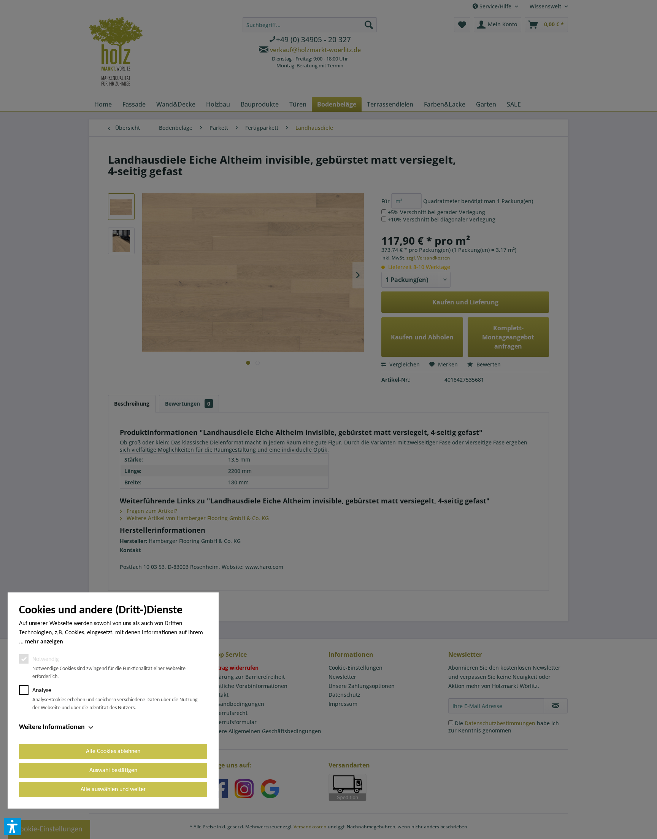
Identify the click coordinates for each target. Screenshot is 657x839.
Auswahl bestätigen (113, 770)
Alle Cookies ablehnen (113, 751)
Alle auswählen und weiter (113, 789)
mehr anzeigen (44, 642)
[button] (12, 826)
